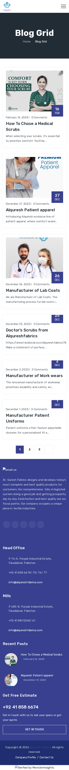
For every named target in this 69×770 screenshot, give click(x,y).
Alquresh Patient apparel (30, 209)
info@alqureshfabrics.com (26, 582)
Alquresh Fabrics (40, 747)
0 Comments (39, 117)
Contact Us (47, 757)
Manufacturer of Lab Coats (33, 290)
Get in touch (34, 729)
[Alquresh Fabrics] (7, 6)
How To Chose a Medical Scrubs (41, 654)
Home (26, 41)
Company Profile (25, 757)
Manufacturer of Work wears (34, 375)
